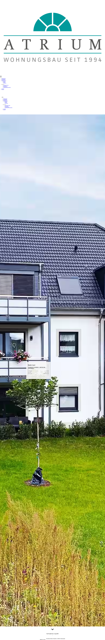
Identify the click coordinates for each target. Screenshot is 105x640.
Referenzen (6, 103)
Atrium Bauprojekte (5, 85)
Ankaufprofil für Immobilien (7, 87)
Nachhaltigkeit (3, 79)
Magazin (3, 89)
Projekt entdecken (32, 375)
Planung (4, 81)
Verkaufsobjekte (4, 80)
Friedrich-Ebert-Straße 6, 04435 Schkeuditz (55, 638)
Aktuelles (3, 88)
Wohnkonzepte (4, 78)
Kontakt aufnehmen (5, 92)
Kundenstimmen (5, 86)
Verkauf (4, 82)
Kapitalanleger (5, 100)
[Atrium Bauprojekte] (4, 96)
